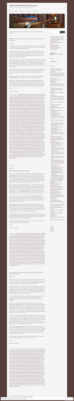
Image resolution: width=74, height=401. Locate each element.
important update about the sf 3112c (25, 119)
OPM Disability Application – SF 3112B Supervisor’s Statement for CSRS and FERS (57, 153)
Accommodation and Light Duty (55, 68)
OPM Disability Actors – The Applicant (57, 117)
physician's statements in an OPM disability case (25, 134)
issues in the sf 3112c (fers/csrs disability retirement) (29, 120)
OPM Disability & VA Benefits (55, 113)
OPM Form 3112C (12, 204)
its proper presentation (30, 332)
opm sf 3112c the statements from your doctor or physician (33, 131)
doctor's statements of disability (19, 241)
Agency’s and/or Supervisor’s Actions (56, 72)
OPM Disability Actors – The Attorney (57, 120)
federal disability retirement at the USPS (22, 108)
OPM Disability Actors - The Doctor (24, 348)
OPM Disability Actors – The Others (57, 132)
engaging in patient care (25, 190)
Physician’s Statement (26, 204)
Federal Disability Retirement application (20, 222)
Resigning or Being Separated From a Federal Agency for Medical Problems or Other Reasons (57, 196)
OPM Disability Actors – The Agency (57, 115)
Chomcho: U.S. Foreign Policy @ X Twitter (56, 54)
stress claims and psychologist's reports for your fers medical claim (29, 375)
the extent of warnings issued (37, 177)
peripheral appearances (37, 282)
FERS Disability (52, 95)
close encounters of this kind (14, 175)
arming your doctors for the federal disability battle (25, 354)
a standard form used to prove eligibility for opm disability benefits (25, 234)
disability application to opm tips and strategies (36, 104)
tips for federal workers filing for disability (25, 151)
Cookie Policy (24, 399)
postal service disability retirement (25, 372)
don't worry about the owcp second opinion (33, 241)
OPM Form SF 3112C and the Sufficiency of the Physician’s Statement (26, 39)
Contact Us (52, 228)
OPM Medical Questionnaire (55, 183)
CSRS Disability (53, 81)
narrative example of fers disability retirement (19, 369)
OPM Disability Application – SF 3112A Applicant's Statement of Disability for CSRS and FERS (57, 149)
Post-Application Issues (54, 185)
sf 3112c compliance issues (20, 140)
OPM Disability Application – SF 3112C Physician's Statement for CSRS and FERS (57, 157)
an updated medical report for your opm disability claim (34, 97)
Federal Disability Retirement (18, 56)
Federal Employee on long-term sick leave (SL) (19, 215)
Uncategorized (52, 215)
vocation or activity (30, 279)
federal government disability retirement (37, 108)
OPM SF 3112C (20, 69)
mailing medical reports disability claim (36, 122)
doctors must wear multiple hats (25, 184)
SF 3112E (39, 209)
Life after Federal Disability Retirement (57, 99)
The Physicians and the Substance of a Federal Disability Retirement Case (26, 273)
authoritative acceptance (31, 311)
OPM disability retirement (19, 128)
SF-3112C (31, 141)
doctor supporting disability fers (32, 358)
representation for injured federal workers (21, 138)
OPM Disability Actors (54, 114)
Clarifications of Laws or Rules (55, 79)
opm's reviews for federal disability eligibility (17, 133)
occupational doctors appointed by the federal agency (29, 127)
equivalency (40, 62)
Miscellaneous (52, 106)
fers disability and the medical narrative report (24, 362)
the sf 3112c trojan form (13, 151)
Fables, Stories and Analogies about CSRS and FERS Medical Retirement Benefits (56, 89)
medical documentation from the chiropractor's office (18, 368)
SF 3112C (39, 52)
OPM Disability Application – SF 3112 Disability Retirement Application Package (57, 145)
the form (40, 86)
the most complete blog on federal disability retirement (22, 377)
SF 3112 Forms (52, 198)
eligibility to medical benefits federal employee (18, 106)
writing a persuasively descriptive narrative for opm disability (24, 384)
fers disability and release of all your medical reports (30, 109)
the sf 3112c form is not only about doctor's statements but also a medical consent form (29, 149)
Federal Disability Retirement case (15, 321)
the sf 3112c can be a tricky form (36, 259)
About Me (52, 226)
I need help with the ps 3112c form (18, 247)
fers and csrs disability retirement (15, 109)
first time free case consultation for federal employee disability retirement (23, 112)
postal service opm (14, 135)
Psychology (11, 298)
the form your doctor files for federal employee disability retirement (30, 254)
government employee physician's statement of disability (30, 113)
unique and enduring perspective (15, 304)
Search (62, 32)
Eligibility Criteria (53, 82)
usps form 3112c (25, 152)
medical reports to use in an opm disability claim (29, 123)
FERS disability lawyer (16, 110)
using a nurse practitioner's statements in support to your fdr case (32, 380)
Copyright (52, 229)
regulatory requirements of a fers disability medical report (28, 135)
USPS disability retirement (17, 152)
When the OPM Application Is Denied (56, 219)
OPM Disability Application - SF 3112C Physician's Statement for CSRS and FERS (31, 94)
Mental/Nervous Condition (55, 104)
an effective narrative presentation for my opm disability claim (22, 352)
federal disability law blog (31, 106)
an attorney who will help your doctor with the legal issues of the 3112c (25, 95)
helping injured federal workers (33, 115)
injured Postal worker (35, 215)
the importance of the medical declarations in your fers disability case (25, 144)
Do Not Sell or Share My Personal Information (25, 396)
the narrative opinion (25, 329)
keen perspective (12, 290)
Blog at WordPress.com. (13, 396)
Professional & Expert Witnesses (56, 187)
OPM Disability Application (54, 142)
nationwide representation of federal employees (20, 124)
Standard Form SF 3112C (37, 141)
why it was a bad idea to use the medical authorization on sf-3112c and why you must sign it (27, 155)
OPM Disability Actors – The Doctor (57, 122)
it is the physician (28, 307)
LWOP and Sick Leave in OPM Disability (57, 102)
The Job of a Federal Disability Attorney (57, 201)
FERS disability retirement (37, 362)
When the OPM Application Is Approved (57, 216)
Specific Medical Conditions (55, 200)
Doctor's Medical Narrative (29, 105)
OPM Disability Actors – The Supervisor (58, 133)
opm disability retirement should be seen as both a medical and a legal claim (26, 130)
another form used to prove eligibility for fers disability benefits (20, 98)
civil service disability (30, 102)
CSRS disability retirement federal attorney (24, 357)
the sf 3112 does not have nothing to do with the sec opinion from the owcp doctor (23, 148)
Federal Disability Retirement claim (22, 48)
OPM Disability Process (54, 165)
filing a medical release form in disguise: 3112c (28, 110)
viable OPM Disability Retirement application (19, 326)
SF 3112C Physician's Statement (23, 141)
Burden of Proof (53, 78)
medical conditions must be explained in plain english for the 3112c (32, 366)
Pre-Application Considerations (55, 186)
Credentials (52, 230)
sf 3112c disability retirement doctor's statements (33, 140)
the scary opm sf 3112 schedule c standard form (36, 146)
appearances (23, 287)
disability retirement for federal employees (16, 105)
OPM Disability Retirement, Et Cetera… (23, 6)
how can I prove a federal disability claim (33, 242)
